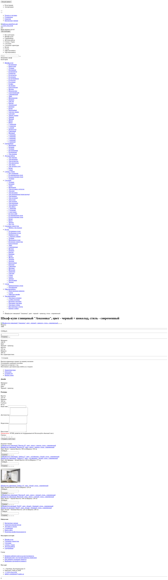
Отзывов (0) (9, 373)
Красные (11, 264)
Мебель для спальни (15, 228)
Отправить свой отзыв (8, 439)
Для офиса (12, 206)
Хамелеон (12, 271)
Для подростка (13, 161)
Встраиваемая (13, 150)
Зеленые (11, 259)
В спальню (12, 77)
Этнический (13, 105)
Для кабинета (13, 205)
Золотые (11, 261)
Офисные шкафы (14, 294)
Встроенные (13, 64)
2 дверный (12, 135)
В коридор (12, 73)
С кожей (11, 128)
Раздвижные (13, 152)
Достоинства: (5, 415)
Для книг (12, 191)
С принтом (12, 126)
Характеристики (10, 370)
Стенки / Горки (10, 171)
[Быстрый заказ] (9, 337)
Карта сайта (9, 530)
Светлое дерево (14, 112)
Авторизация (9, 7)
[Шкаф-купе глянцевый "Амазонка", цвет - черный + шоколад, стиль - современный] (29, 323)
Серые (11, 170)
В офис (11, 84)
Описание (8, 372)
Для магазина (13, 192)
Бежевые (11, 107)
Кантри (11, 103)
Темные (11, 278)
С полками (12, 210)
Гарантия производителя (13, 525)
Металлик (12, 270)
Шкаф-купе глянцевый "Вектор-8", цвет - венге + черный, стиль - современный (27, 497)
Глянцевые (12, 266)
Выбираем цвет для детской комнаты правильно (21, 557)
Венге (11, 122)
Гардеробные (9, 143)
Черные (11, 222)
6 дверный (12, 142)
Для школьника (14, 163)
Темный (11, 117)
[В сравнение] (61, 323)
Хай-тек (11, 101)
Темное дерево (13, 115)
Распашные (12, 70)
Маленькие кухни (14, 240)
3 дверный (12, 136)
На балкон (12, 85)
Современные (13, 247)
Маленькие (12, 145)
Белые (11, 108)
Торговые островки (15, 298)
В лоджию (12, 82)
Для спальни (13, 154)
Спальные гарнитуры (12, 226)
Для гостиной (13, 198)
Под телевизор (13, 173)
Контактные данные (11, 20)
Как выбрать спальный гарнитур (15, 559)
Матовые (12, 268)
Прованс (11, 99)
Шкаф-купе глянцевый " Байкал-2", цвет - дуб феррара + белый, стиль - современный (29, 458)
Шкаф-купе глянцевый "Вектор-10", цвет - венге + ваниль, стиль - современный (27, 447)
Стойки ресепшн (14, 299)
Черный (11, 119)
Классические (13, 87)
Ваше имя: (4, 406)
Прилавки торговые (15, 303)
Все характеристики (7, 354)
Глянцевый (12, 131)
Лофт (10, 96)
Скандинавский (14, 92)
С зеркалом (12, 124)
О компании (9, 17)
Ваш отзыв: (4, 431)
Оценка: (3, 435)
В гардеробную (14, 78)
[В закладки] (59, 323)
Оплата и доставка (11, 15)
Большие (11, 184)
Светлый (11, 114)
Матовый (12, 133)
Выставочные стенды (16, 306)
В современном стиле (16, 175)
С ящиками (12, 208)
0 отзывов (5, 358)
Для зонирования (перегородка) (19, 194)
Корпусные (12, 66)
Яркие (11, 121)
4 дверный (12, 138)
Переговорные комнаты (16, 291)
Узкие (10, 185)
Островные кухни (15, 231)
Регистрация (9, 5)
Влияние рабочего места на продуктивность (19, 556)
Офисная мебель (10, 289)
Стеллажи (8, 180)
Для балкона (13, 196)
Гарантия (8, 19)
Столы (7, 284)
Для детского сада (14, 166)
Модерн (11, 89)
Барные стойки (14, 308)
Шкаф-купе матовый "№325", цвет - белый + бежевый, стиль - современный (26, 508)
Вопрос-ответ (9, 375)
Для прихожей (13, 203)
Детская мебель (10, 156)
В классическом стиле (16, 177)
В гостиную (13, 75)
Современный (13, 94)
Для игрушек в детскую (16, 189)
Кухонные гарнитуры (16, 242)
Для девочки (13, 157)
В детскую (12, 80)
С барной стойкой (15, 236)
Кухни (7, 229)
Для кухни (12, 199)
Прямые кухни (13, 235)
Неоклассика (13, 91)
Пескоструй (12, 129)
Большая (11, 147)
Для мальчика (13, 159)
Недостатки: (5, 423)
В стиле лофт (13, 214)
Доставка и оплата (11, 526)
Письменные (13, 287)
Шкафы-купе (9, 63)
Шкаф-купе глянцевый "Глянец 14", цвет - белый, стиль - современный (24, 485)
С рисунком (12, 212)
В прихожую (13, 71)
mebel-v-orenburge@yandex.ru (14, 574)
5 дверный (12, 140)
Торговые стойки (14, 305)
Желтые (11, 257)
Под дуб (11, 224)
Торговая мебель (10, 296)
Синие (11, 277)
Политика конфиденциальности (15, 532)
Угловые (11, 68)
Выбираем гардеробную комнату (16, 561)
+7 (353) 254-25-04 (7, 26)
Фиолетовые (13, 280)
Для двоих (12, 164)
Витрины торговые (15, 301)
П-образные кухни (15, 233)
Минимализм (13, 98)
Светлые (11, 273)
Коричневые (13, 110)
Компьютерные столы (16, 285)
